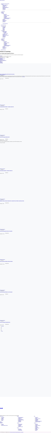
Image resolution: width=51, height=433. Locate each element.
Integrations (4, 9)
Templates (36, 426)
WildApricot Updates (6, 18)
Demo (36, 430)
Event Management (20, 419)
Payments (4, 6)
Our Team (2, 424)
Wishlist (36, 428)
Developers (36, 429)
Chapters (2, 420)
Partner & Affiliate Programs (4, 425)
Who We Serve (5, 3)
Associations (2, 417)
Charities (2, 418)
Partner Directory (20, 430)
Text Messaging (20, 424)
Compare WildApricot (5, 23)
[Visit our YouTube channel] (1, 408)
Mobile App (19, 420)
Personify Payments (20, 426)
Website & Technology (6, 15)
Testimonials (2, 12)
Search (7, 57)
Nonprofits (2, 419)
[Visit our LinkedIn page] (2, 408)
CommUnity (19, 425)
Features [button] (2, 4)
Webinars (4, 19)
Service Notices (20, 429)
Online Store (4, 8)
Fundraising (1, 58)
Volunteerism (5, 16)
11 (1, 330)
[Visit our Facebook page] (0, 408)
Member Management (20, 417)
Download (1, 390)
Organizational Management (3, 60)
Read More (23, 76)
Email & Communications (5, 7)
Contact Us (4, 21)
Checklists (36, 427)
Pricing (2, 11)
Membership (5, 14)
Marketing (5, 17)
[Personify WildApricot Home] (4, 2)
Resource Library (5, 20)
